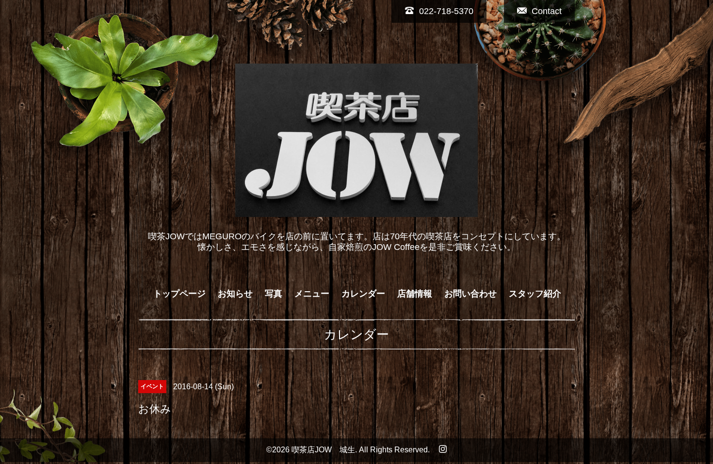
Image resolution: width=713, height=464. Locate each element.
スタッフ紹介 (535, 293)
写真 (273, 293)
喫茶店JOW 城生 (323, 450)
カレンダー (363, 293)
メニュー (311, 293)
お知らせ (235, 293)
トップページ (179, 293)
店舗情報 (414, 293)
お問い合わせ (470, 293)
